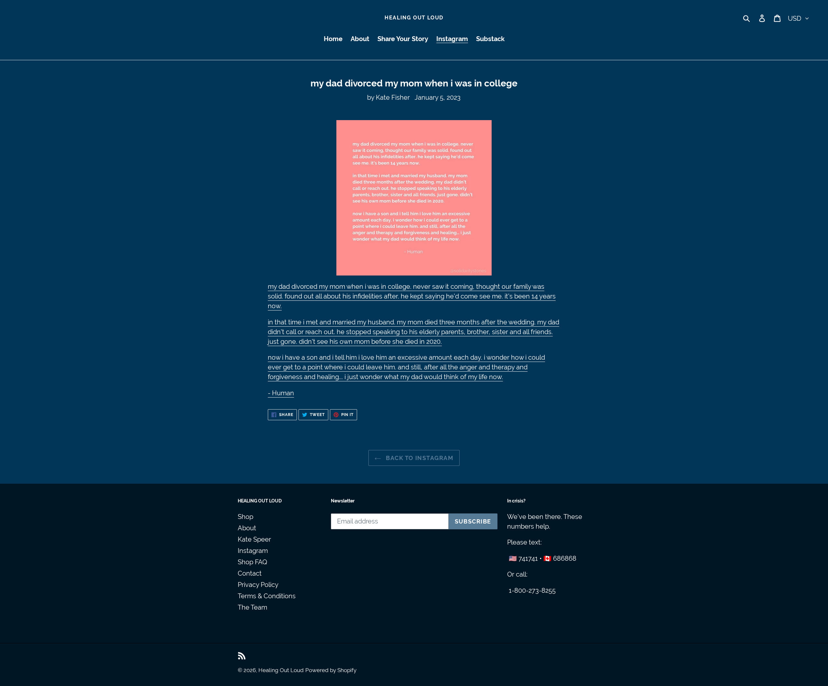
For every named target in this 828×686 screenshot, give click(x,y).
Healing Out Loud (414, 18)
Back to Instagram (418, 458)
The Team (252, 607)
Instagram (253, 551)
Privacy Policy (258, 585)
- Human (281, 393)
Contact (250, 573)
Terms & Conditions (267, 596)
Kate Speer (254, 539)
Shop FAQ (252, 562)
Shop (245, 517)
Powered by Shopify (330, 670)
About (247, 528)
